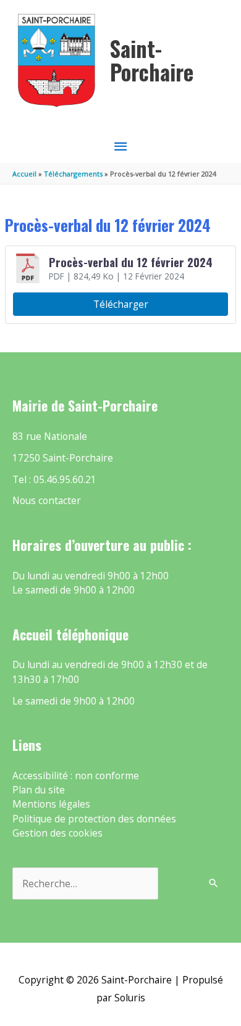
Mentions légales (51, 804)
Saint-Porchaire (151, 60)
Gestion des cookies (57, 833)
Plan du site (38, 789)
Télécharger (120, 304)
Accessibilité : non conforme (75, 775)
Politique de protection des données (94, 818)
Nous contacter (46, 500)
